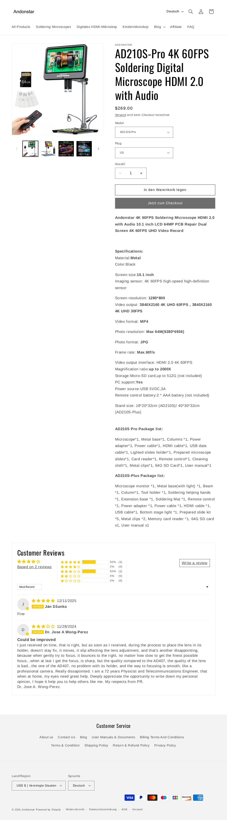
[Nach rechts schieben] (98, 149)
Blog (83, 737)
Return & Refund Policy (131, 745)
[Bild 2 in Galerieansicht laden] (48, 148)
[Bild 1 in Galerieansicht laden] (30, 148)
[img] (44, 601)
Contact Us (66, 737)
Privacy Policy (165, 745)
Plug (118, 143)
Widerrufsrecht (75, 809)
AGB (124, 809)
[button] (159, 27)
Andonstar (28, 809)
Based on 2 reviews (34, 567)
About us (46, 737)
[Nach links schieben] (17, 149)
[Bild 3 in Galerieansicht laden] (66, 148)
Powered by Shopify (48, 809)
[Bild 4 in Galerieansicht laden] (84, 148)
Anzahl (120, 164)
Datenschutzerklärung (103, 809)
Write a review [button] (194, 563)
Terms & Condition (65, 745)
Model (119, 123)
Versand (120, 115)
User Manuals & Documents (113, 737)
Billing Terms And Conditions (162, 737)
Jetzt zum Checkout (165, 203)
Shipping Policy (96, 745)
